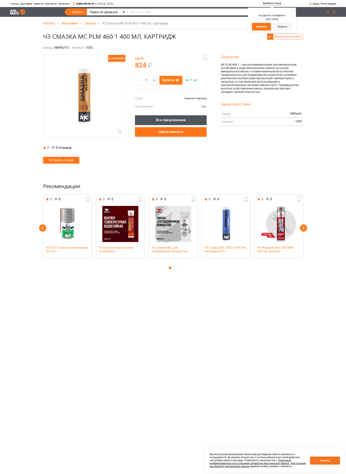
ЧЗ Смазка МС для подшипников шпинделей (169, 249)
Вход (316, 3)
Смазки (90, 23)
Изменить (261, 26)
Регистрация (328, 3)
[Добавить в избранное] (205, 57)
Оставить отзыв (61, 160)
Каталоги (63, 3)
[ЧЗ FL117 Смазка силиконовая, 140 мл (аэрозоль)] (67, 224)
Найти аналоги (170, 132)
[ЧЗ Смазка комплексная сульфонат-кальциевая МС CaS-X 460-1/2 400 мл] (120, 224)
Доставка (26, 3)
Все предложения (171, 120)
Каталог (77, 12)
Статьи (15, 3)
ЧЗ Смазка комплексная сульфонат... (116, 249)
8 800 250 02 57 (94, 3)
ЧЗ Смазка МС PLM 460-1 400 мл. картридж (134, 23)
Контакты (51, 3)
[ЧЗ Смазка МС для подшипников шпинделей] (173, 224)
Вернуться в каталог (288, 36)
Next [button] (303, 228)
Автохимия (70, 23)
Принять (325, 460)
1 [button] (170, 267)
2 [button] (176, 267)
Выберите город (272, 3)
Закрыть (282, 26)
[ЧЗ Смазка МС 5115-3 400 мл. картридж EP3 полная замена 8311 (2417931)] (226, 224)
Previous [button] (42, 228)
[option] (67, 226)
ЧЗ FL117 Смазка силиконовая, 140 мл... (67, 249)
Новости (38, 3)
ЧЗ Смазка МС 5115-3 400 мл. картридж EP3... (225, 249)
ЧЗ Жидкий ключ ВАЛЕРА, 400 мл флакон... (276, 249)
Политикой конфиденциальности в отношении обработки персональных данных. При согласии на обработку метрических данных (258, 463)
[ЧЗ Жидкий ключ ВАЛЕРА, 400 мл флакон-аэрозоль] (279, 224)
